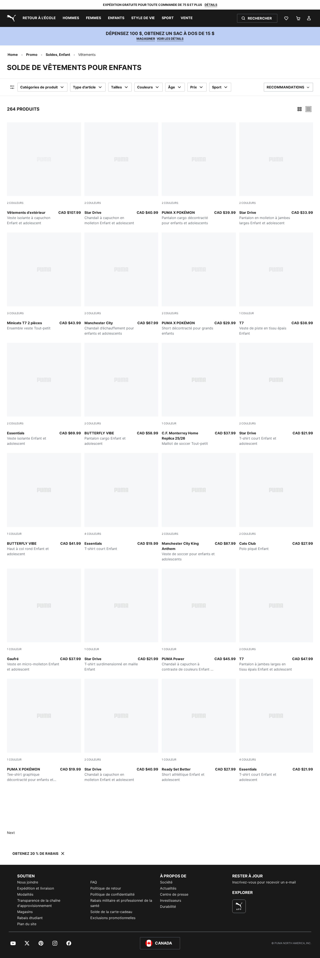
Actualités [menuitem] (168, 888)
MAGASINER (145, 38)
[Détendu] (308, 109)
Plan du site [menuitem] (26, 924)
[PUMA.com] (10, 18)
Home (13, 54)
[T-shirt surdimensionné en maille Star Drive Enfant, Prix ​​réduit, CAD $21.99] (121, 620)
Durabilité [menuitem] (168, 906)
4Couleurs (92, 533)
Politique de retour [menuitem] (105, 888)
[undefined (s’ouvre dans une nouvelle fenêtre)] (239, 906)
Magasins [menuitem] (25, 912)
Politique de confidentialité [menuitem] (112, 894)
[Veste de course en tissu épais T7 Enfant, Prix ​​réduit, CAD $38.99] (276, 284)
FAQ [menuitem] (93, 882)
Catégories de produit (39, 87)
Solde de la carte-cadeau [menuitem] (111, 912)
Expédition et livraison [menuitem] (35, 888)
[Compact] (299, 109)
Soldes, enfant (58, 54)
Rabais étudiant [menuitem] (30, 918)
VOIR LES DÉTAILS (170, 38)
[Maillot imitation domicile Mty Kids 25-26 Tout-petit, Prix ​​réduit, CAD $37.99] (199, 394)
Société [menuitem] (166, 882)
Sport (216, 87)
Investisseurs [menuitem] (170, 900)
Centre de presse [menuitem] (174, 894)
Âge (171, 87)
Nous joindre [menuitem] (27, 882)
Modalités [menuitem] (25, 894)
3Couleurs (15, 313)
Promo (31, 54)
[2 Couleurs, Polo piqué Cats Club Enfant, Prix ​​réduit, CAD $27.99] (276, 502)
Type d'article (84, 87)
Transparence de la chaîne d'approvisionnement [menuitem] (38, 903)
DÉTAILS (211, 5)
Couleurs (145, 87)
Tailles (116, 87)
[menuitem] (39, 18)
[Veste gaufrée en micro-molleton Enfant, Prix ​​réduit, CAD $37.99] (44, 620)
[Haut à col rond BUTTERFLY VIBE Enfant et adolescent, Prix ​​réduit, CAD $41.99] (44, 504)
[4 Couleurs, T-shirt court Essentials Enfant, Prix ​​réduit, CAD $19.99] (121, 502)
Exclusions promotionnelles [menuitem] (112, 918)
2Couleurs (15, 202)
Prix (193, 87)
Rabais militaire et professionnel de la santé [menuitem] (121, 903)
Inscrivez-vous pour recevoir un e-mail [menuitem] (264, 882)
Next (11, 832)
